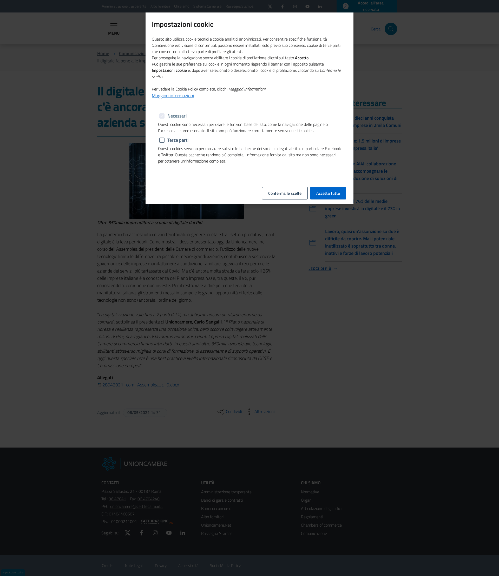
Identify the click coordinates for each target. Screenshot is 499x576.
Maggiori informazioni (173, 95)
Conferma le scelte (284, 193)
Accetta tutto (328, 193)
